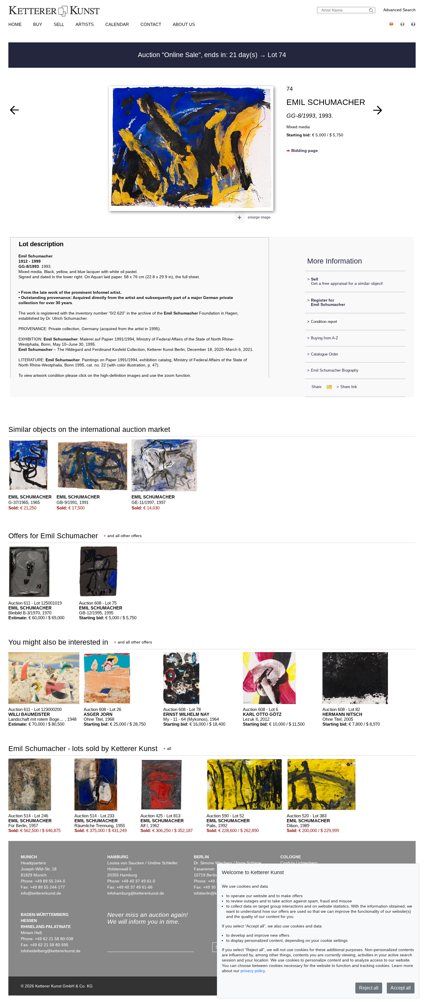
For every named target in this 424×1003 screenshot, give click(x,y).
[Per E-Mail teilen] (327, 387)
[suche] (372, 10)
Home (15, 24)
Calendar (117, 24)
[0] (14, 110)
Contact (150, 24)
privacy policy (253, 970)
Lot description (41, 244)
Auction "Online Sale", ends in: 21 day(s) (198, 55)
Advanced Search (399, 9)
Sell (59, 24)
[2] (377, 110)
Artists (85, 24)
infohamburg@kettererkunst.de (135, 893)
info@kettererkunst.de (41, 893)
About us (184, 24)
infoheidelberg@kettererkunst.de (50, 951)
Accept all (401, 987)
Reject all (368, 987)
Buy (37, 24)
